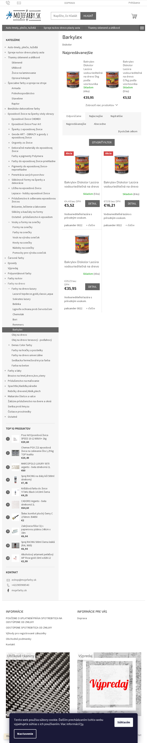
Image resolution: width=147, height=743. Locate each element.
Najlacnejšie (96, 116)
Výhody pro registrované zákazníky (26, 633)
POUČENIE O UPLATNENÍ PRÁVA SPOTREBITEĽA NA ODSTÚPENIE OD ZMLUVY (34, 620)
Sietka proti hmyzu (18, 406)
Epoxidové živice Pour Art (26, 124)
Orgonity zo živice (22, 143)
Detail (92, 203)
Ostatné (12, 417)
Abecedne (100, 124)
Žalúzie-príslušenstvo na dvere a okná (29, 401)
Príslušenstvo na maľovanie (23, 381)
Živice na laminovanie (24, 73)
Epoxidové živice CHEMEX (26, 119)
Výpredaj (13, 268)
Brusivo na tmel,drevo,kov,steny (26, 376)
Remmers (18, 325)
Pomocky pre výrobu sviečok (29, 253)
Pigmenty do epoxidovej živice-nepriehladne (30, 168)
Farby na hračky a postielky (27, 350)
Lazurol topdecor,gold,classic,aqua (33, 294)
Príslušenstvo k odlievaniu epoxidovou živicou (34, 200)
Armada (16, 88)
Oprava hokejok (21, 78)
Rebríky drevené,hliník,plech (24, 391)
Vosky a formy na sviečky (26, 222)
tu (81, 724)
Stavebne (17, 99)
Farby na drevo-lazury (24, 289)
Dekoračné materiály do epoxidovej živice (32, 149)
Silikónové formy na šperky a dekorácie (28, 181)
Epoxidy (12, 263)
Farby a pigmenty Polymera (27, 156)
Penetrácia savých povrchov (28, 175)
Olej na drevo (19, 335)
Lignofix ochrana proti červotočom (32, 309)
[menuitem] (21, 28)
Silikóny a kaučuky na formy (27, 212)
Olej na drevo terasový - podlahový (32, 340)
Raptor (16, 104)
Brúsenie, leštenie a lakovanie (29, 207)
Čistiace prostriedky (19, 412)
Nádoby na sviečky (23, 248)
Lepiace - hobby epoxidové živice (31, 193)
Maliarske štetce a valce (22, 396)
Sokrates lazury (22, 299)
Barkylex (17, 330)
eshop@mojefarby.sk (24, 580)
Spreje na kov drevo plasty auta (26, 52)
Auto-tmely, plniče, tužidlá (23, 47)
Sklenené (17, 63)
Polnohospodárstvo (23, 93)
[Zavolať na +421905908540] (11, 3)
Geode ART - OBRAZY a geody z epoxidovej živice (30, 136)
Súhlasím (123, 722)
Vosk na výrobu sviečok (26, 238)
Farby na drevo (16, 284)
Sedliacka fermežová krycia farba (31, 360)
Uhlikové (16, 68)
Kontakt (10, 644)
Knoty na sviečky (22, 243)
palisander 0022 (73, 225)
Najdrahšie (117, 116)
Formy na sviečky (23, 227)
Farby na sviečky (22, 232)
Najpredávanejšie (76, 124)
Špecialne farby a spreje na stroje (27, 83)
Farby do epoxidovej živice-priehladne (34, 161)
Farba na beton (20, 366)
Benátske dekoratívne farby (24, 109)
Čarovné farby (16, 258)
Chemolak (18, 314)
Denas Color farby (22, 345)
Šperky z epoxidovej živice (27, 129)
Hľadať (88, 15)
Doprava (70, 3)
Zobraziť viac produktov (100, 105)
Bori (15, 320)
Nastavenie (25, 734)
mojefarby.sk (19, 590)
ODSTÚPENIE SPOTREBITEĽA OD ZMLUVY (29, 628)
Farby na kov (15, 278)
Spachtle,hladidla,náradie (22, 386)
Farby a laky (14, 371)
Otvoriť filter (102, 142)
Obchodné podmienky (18, 639)
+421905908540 (20, 585)
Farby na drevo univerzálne (27, 355)
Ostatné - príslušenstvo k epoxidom (32, 217)
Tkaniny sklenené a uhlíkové (24, 57)
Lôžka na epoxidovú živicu (26, 188)
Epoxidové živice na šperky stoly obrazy (31, 114)
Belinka (17, 304)
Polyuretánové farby (19, 273)
